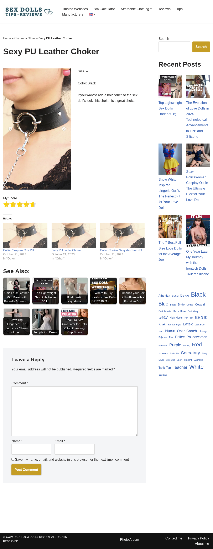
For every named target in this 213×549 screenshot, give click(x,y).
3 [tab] (43, 183)
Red (197, 344)
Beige (184, 295)
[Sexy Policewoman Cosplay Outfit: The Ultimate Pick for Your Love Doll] (198, 156)
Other (31, 38)
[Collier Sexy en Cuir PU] (25, 235)
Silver (161, 360)
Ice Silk (201, 317)
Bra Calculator (104, 9)
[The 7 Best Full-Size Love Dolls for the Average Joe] (170, 227)
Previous (10, 129)
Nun (161, 331)
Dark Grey (193, 311)
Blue (163, 304)
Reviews (164, 9)
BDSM (175, 296)
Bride (181, 304)
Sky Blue (170, 360)
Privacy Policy (198, 538)
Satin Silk (174, 353)
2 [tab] (37, 183)
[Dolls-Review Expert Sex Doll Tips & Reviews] (29, 12)
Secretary (190, 352)
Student (188, 360)
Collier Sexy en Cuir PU (18, 250)
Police (180, 337)
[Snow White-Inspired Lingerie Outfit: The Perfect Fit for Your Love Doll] (170, 160)
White (196, 367)
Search (164, 38)
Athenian (164, 295)
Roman (163, 353)
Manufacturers (72, 14)
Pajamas (163, 337)
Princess (163, 345)
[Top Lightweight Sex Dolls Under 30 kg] (170, 87)
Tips (179, 9)
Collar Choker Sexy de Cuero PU (121, 250)
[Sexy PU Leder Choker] (74, 235)
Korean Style (174, 324)
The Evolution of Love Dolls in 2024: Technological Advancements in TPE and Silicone (197, 119)
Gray (163, 317)
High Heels (176, 317)
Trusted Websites (75, 9)
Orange (203, 331)
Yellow (163, 374)
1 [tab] (31, 183)
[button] (151, 9)
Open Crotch (187, 331)
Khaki (162, 324)
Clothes (19, 38)
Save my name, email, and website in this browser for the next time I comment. (72, 459)
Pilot (171, 337)
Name (16, 441)
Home (7, 38)
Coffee (190, 304)
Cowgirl (200, 304)
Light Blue (199, 324)
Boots (173, 304)
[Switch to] (91, 14)
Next (64, 129)
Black (198, 294)
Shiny (205, 353)
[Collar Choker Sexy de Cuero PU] (122, 235)
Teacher (180, 367)
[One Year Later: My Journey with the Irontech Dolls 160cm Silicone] (198, 232)
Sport (179, 360)
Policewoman (197, 337)
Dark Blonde (165, 311)
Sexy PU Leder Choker (67, 250)
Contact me (173, 538)
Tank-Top (165, 367)
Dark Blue (179, 311)
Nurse (170, 331)
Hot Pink (189, 317)
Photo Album (129, 539)
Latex (188, 324)
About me (202, 543)
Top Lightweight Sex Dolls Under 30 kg (170, 108)
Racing (186, 345)
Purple (175, 345)
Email (59, 441)
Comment (19, 383)
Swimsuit (198, 360)
